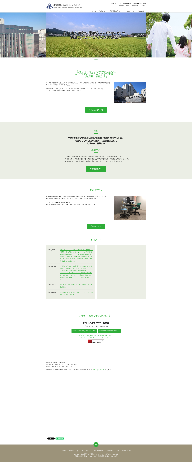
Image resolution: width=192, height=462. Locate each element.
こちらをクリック (98, 370)
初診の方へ (102, 11)
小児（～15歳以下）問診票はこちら (84, 331)
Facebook (141, 11)
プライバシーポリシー (124, 450)
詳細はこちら (96, 226)
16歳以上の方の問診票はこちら (109, 331)
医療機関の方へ (115, 11)
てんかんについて (128, 11)
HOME (64, 450)
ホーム (94, 11)
